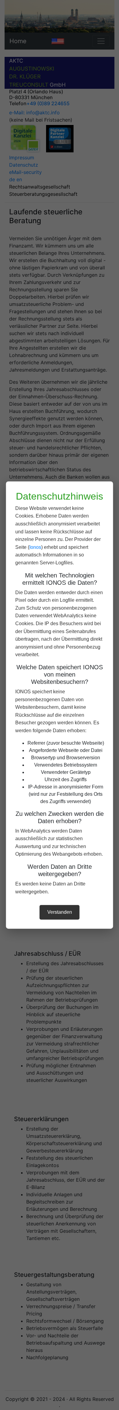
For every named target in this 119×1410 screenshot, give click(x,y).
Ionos (35, 547)
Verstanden (59, 912)
